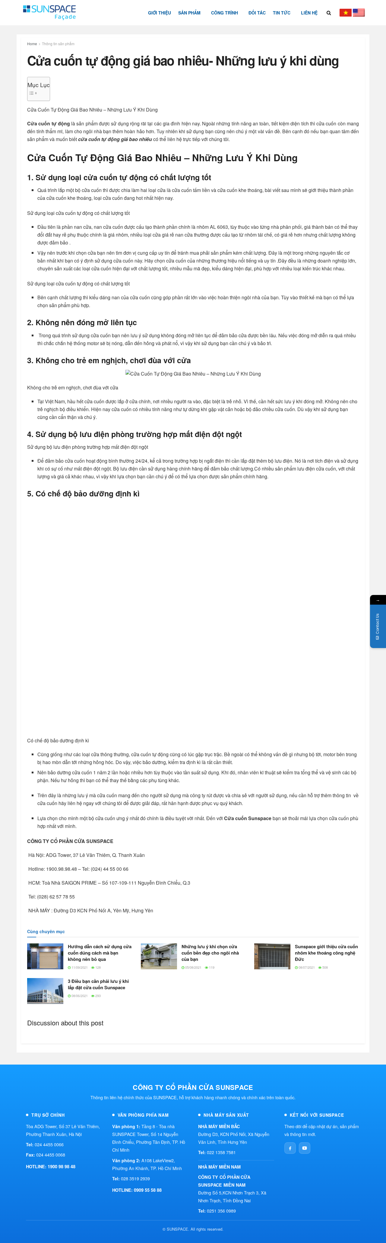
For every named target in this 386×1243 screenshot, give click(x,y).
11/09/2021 (79, 967)
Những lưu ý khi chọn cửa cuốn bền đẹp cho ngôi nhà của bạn (210, 952)
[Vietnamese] (346, 13)
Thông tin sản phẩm (58, 43)
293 (97, 995)
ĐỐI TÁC (257, 13)
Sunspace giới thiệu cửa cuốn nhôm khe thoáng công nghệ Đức (326, 952)
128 (97, 967)
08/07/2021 (306, 967)
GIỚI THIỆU (159, 13)
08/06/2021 (79, 995)
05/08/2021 (192, 967)
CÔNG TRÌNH (224, 13)
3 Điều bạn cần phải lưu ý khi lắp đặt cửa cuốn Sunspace (98, 984)
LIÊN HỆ (309, 13)
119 (211, 967)
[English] (359, 13)
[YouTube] (304, 1148)
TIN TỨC (281, 13)
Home (32, 43)
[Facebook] (290, 1148)
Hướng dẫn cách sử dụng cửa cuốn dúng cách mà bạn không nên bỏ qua (99, 952)
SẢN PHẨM (189, 13)
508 (324, 967)
